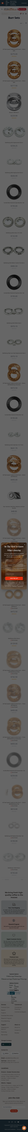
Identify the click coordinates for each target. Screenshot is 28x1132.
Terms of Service (20, 586)
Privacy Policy (14, 586)
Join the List (14, 578)
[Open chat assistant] (24, 1128)
